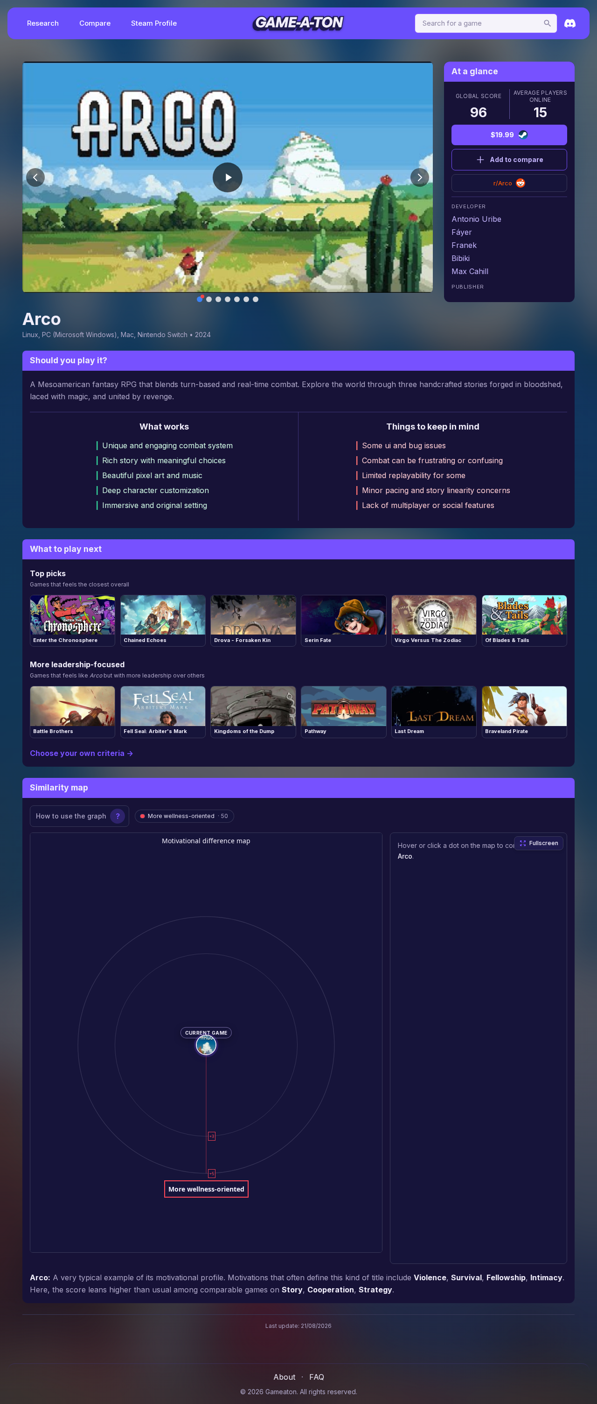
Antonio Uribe (476, 219)
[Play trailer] (228, 177)
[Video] (199, 299)
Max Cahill (469, 271)
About (284, 1377)
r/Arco (502, 183)
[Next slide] (419, 177)
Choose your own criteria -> (81, 753)
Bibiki (460, 258)
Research (43, 23)
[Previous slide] (35, 177)
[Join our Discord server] (570, 23)
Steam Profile (154, 23)
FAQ (316, 1377)
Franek (464, 245)
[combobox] (486, 23)
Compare (95, 23)
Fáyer (461, 232)
